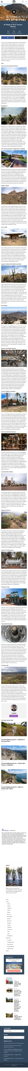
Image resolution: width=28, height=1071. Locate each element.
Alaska (8, 903)
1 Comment (8, 33)
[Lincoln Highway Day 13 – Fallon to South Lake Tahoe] (14, 776)
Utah (8, 933)
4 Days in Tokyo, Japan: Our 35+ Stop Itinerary (17, 984)
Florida (8, 910)
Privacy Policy (15, 1064)
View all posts (14, 715)
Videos (7, 950)
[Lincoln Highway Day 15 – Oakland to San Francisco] (14, 729)
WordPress (14, 1065)
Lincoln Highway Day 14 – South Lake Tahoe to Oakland (13, 764)
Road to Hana (10, 944)
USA (16, 22)
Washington (9, 935)
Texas (8, 931)
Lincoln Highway (10, 946)
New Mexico (10, 916)
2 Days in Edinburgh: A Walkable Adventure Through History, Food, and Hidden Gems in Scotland (17, 1005)
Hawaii (8, 912)
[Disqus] (14, 810)
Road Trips (8, 937)
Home (7, 899)
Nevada (8, 918)
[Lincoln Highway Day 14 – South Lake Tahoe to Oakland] (14, 753)
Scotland (16, 998)
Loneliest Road (10, 942)
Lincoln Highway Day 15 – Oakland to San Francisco (13, 740)
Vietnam (16, 988)
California (9, 908)
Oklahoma (9, 927)
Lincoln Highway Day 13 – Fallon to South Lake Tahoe (12, 787)
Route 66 (9, 940)
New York (9, 920)
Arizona (13, 22)
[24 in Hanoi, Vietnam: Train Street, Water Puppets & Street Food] (9, 990)
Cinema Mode (19, 33)
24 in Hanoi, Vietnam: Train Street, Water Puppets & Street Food (18, 993)
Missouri (9, 914)
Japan (15, 980)
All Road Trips (10, 948)
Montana (9, 923)
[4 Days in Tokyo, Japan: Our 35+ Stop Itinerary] (9, 982)
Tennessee (9, 929)
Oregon (9, 925)
